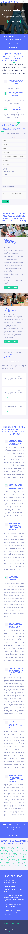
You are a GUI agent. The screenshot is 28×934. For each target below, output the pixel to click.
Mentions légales (8, 931)
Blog (17, 913)
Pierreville (22, 857)
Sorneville (3, 865)
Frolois (14, 851)
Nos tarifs (18, 910)
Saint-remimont (17, 862)
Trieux (9, 865)
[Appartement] (14, 170)
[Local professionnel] (14, 171)
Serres (9, 863)
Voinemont (24, 865)
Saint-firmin (11, 860)
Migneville (18, 854)
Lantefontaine (14, 853)
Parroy (9, 857)
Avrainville (14, 848)
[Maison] (14, 168)
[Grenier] (14, 175)
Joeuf (7, 853)
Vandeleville (17, 865)
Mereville (11, 854)
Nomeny (3, 857)
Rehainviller (4, 859)
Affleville (16, 847)
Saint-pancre (8, 862)
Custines (19, 850)
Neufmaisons (20, 856)
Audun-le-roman (5, 848)
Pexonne (15, 857)
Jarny (2, 853)
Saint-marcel (19, 860)
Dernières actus (9, 910)
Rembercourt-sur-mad (14, 859)
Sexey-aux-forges (17, 863)
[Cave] (14, 173)
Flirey (8, 851)
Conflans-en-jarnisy (9, 850)
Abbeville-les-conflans (6, 847)
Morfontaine (12, 856)
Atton (22, 847)
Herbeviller (21, 851)
